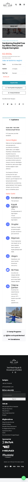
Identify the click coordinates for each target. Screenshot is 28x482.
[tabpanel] (14, 225)
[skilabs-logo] (8, 2)
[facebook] (12, 372)
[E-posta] (23, 104)
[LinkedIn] (11, 104)
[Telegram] (19, 104)
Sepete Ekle (14, 83)
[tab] (14, 119)
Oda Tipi (4, 73)
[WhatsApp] (15, 104)
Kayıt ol (14, 399)
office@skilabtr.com (8, 386)
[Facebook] (3, 104)
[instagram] (15, 372)
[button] (16, 4)
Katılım (4, 68)
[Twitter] (7, 104)
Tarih (4, 64)
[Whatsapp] (24, 478)
